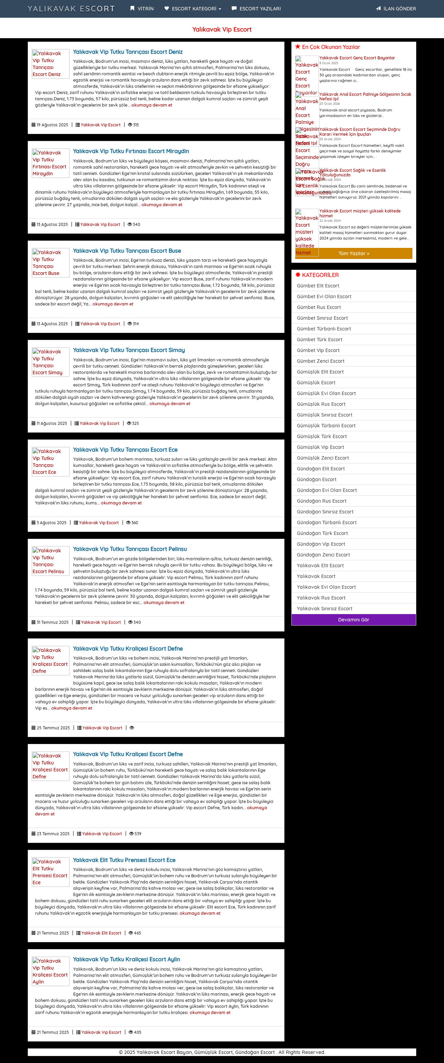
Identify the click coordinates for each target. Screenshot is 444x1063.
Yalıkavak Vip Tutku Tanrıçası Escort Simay (129, 349)
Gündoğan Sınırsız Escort (325, 512)
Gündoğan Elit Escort (321, 469)
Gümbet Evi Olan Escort (324, 296)
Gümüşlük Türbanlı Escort (326, 425)
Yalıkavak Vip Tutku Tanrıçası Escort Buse (127, 250)
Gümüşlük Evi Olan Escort (326, 393)
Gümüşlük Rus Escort (321, 404)
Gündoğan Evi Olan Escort (327, 490)
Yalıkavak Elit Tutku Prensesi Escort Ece (124, 859)
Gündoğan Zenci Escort (323, 555)
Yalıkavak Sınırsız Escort (324, 608)
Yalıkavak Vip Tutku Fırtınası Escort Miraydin (131, 151)
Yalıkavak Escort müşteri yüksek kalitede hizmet (360, 213)
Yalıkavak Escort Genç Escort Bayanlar (357, 57)
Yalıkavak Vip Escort (101, 124)
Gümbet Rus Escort (319, 307)
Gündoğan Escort (316, 479)
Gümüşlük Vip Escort (320, 447)
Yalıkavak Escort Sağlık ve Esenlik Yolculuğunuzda (352, 172)
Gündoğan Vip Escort (321, 544)
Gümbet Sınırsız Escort (322, 318)
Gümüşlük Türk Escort (322, 436)
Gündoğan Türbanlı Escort (327, 522)
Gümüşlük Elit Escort (320, 372)
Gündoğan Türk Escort (322, 533)
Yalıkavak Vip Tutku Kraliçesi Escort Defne (128, 648)
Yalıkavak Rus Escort (321, 598)
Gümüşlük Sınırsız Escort (324, 415)
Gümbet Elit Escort (318, 286)
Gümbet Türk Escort (319, 339)
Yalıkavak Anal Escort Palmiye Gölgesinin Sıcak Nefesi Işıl (365, 96)
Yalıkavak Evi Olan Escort (326, 587)
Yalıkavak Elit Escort (101, 933)
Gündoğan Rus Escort (322, 501)
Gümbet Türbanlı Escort (324, 329)
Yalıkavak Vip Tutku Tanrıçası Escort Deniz (128, 51)
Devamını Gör (353, 620)
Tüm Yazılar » (354, 253)
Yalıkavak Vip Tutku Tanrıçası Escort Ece (125, 449)
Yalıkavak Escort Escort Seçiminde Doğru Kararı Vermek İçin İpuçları (359, 131)
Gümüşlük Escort (316, 382)
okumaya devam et (151, 105)
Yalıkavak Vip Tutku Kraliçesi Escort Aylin (126, 959)
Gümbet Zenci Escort (320, 361)
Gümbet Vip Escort (318, 350)
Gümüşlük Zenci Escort (323, 458)
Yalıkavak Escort (72, 9)
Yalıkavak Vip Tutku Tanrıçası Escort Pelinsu (130, 548)
